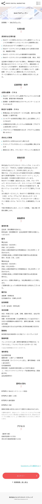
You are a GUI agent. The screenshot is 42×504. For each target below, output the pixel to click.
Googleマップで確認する (30, 466)
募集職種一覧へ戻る (21, 482)
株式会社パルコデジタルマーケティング (21, 497)
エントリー (21, 476)
